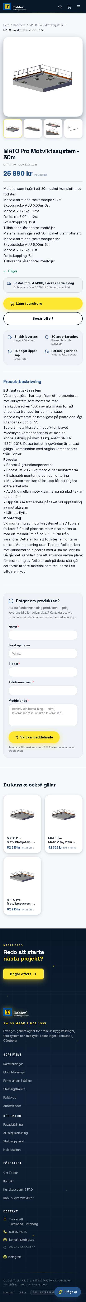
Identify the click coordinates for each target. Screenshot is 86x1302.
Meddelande (19, 700)
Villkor (22, 1292)
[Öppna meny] (78, 7)
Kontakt (8, 1181)
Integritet (8, 1292)
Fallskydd (9, 1097)
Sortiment (19, 25)
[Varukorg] (69, 7)
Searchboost (39, 1284)
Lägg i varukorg (29, 303)
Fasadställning (13, 1124)
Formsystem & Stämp (17, 1080)
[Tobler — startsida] (15, 6)
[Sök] (60, 7)
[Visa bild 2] (33, 128)
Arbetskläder (12, 1106)
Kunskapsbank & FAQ (18, 1189)
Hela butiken (12, 1149)
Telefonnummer (21, 682)
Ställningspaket (13, 1141)
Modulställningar (14, 1072)
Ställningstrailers (14, 1089)
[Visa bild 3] (53, 128)
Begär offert (43, 318)
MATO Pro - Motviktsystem (46, 25)
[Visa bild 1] (12, 128)
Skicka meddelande (36, 737)
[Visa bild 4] (73, 128)
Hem (6, 25)
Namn (14, 627)
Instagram (15, 1257)
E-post (14, 663)
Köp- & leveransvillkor (18, 1198)
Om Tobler (10, 1172)
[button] (43, 77)
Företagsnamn (19, 645)
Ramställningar (13, 1064)
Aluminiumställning (15, 1133)
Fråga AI (71, 1292)
